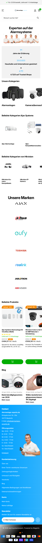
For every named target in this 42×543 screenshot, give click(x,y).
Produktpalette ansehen (3, 10)
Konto (4, 497)
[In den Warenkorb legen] (12, 361)
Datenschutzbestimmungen (11, 491)
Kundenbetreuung (9, 459)
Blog (3, 483)
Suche (38, 18)
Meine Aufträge (7, 505)
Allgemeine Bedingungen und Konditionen (16, 487)
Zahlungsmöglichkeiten (10, 471)
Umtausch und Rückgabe (11, 475)
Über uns (5, 463)
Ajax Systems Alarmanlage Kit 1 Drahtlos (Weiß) (12, 331)
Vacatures (5, 479)
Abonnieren (37, 519)
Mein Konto (6, 501)
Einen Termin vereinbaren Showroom (14, 467)
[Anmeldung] (35, 10)
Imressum (5, 453)
